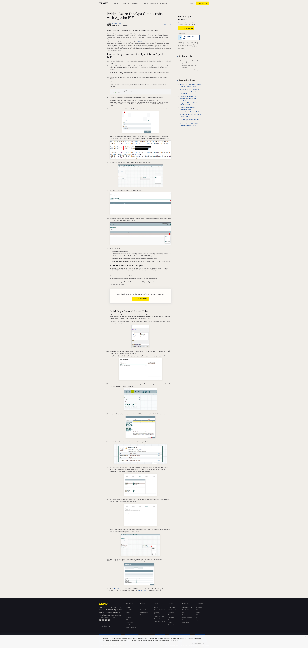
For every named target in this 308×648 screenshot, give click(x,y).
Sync (141, 607)
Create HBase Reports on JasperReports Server (187, 108)
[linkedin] (100, 620)
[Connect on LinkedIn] (170, 24)
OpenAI (198, 620)
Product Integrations (159, 609)
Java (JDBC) (129, 609)
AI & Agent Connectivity (157, 613)
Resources (185, 614)
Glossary (184, 620)
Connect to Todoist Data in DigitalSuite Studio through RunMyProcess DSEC (188, 98)
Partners (170, 620)
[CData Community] (109, 620)
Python (127, 614)
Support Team (142, 590)
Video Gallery (185, 622)
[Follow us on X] (168, 24)
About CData (171, 607)
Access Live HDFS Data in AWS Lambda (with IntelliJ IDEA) (189, 124)
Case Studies (185, 609)
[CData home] (105, 3)
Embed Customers (159, 616)
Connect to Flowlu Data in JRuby (189, 89)
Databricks (199, 609)
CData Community (187, 607)
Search (191, 3)
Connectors (157, 607)
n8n (197, 617)
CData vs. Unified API (159, 621)
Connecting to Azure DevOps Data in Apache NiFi (190, 62)
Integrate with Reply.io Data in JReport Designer (188, 103)
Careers (170, 622)
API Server (128, 617)
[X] (103, 620)
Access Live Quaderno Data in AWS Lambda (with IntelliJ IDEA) (190, 85)
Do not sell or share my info (198, 643)
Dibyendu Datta (116, 23)
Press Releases (172, 609)
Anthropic (199, 607)
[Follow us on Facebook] (165, 24)
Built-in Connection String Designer (189, 66)
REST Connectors (130, 620)
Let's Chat (201, 3)
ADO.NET (128, 612)
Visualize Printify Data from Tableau (190, 112)
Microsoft (198, 614)
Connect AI (143, 609)
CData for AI (163, 3)
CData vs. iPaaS (158, 619)
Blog (183, 612)
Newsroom (171, 612)
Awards (170, 614)
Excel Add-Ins (129, 622)
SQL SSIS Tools (144, 612)
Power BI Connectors (131, 625)
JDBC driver (140, 42)
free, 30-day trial (119, 589)
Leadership (171, 617)
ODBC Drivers (129, 607)
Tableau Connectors (131, 627)
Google (198, 612)
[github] (106, 620)
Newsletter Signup (187, 617)
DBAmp (142, 614)
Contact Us (171, 625)
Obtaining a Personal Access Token (190, 71)
